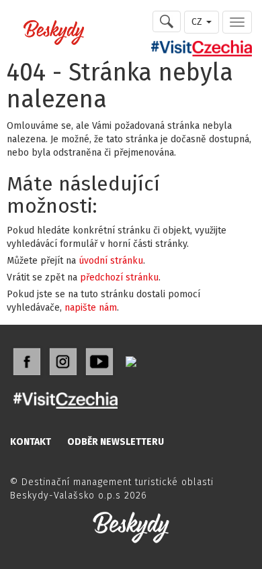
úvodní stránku (111, 260)
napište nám (90, 307)
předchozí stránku (119, 277)
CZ (198, 22)
